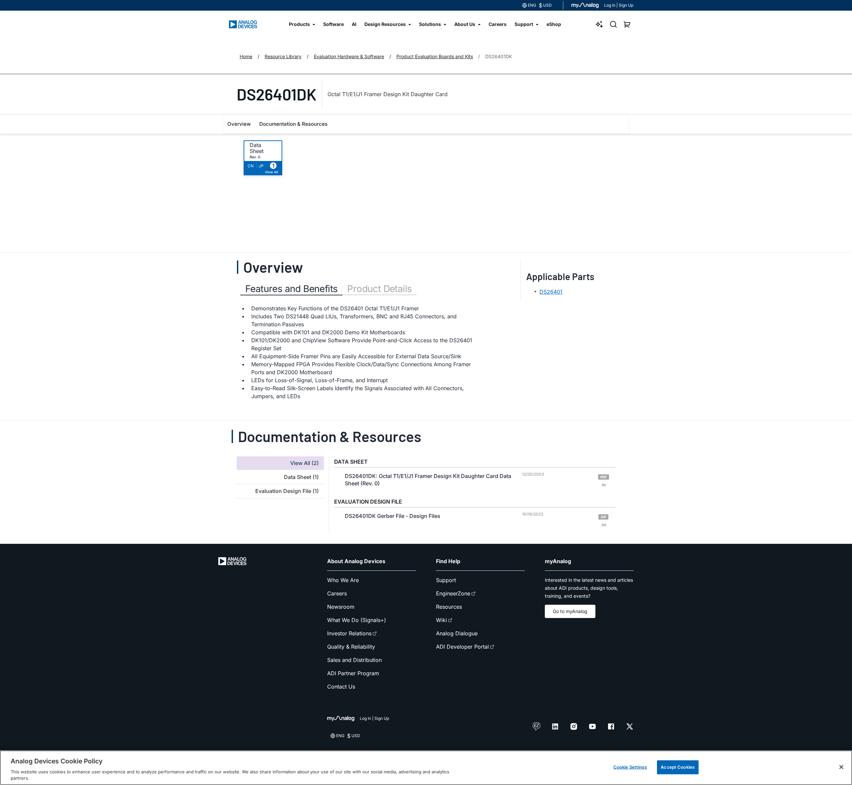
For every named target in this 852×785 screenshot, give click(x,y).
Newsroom (340, 606)
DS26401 (550, 291)
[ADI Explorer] (599, 24)
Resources (449, 606)
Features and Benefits (291, 288)
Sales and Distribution (354, 660)
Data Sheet (257, 148)
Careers (337, 593)
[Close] (841, 767)
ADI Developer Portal (462, 646)
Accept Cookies (678, 767)
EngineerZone (453, 593)
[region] (426, 767)
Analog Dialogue (457, 633)
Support (446, 580)
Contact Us (341, 686)
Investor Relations (349, 633)
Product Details (379, 288)
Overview (239, 124)
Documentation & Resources (293, 124)
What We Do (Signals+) (356, 620)
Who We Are (343, 580)
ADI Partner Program (353, 673)
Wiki (441, 620)
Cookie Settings (630, 767)
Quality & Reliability (351, 646)
